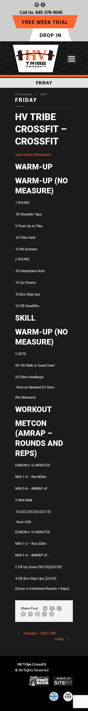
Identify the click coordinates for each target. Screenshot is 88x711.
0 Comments (24, 94)
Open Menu (71, 59)
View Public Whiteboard (33, 155)
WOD (43, 94)
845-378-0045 (48, 12)
